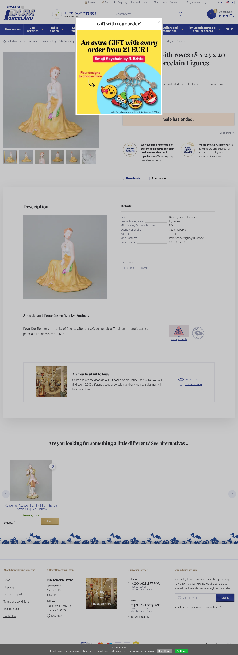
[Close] (159, 22)
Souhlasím (181, 651)
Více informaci (147, 651)
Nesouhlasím (164, 651)
